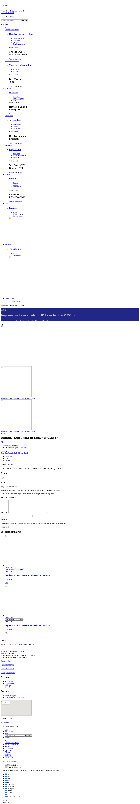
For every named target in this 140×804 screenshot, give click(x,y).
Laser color (23, 448)
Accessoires (15, 120)
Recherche (24, 20)
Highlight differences (14, 767)
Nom (3, 516)
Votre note (5, 497)
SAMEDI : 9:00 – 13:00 (18, 3)
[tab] (72, 456)
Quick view (19, 569)
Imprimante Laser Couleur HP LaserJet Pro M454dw (27, 625)
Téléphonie (15, 249)
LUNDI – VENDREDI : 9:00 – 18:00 (22, 8)
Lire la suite (9, 567)
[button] (15, 59)
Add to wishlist (13, 445)
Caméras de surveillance (22, 34)
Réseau (13, 178)
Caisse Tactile (9, 757)
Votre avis (5, 512)
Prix (2, 442)
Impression (15, 149)
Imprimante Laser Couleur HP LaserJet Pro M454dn (27, 575)
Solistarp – (5, 722)
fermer (7, 802)
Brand (7, 458)
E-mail (4, 520)
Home (3, 320)
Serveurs (13, 92)
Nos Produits (9, 320)
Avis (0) (7, 460)
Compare (5, 445)
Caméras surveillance (12, 743)
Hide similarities (12, 765)
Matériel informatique (21, 65)
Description (8, 456)
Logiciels (13, 208)
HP (7, 451)
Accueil (7, 741)
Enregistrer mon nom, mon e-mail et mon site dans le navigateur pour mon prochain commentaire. (34, 523)
